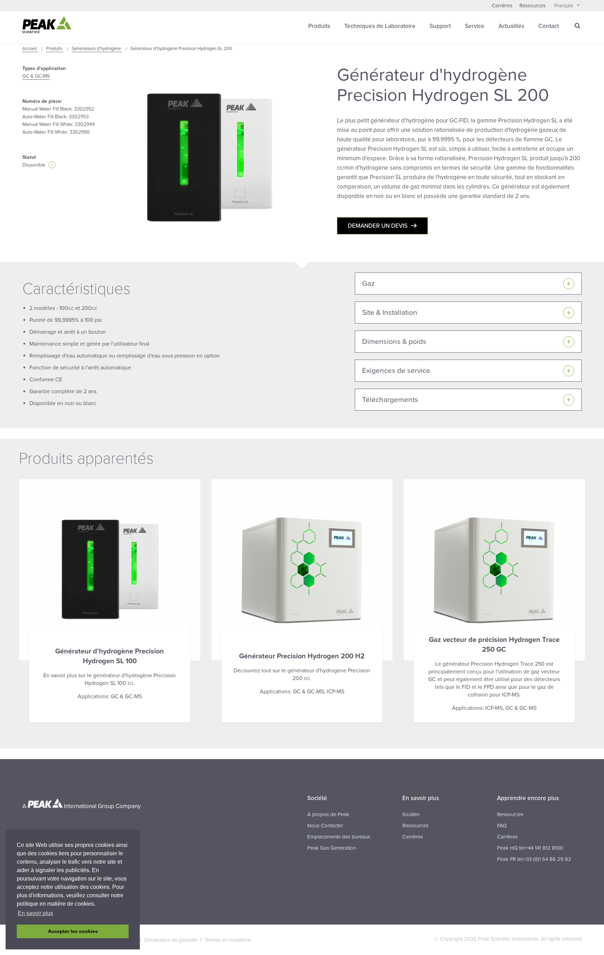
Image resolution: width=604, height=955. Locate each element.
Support (440, 26)
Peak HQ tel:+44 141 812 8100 (530, 848)
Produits (319, 26)
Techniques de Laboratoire (380, 26)
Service (474, 26)
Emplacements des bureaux (338, 837)
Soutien (410, 814)
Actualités (511, 26)
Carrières (502, 5)
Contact (548, 26)
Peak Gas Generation (331, 848)
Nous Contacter (325, 825)
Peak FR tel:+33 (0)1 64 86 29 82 (534, 859)
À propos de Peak (328, 814)
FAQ (501, 825)
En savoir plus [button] (35, 913)
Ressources (532, 5)
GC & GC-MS (36, 76)
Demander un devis (378, 225)
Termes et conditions (227, 940)
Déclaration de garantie (170, 940)
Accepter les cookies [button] (73, 931)
